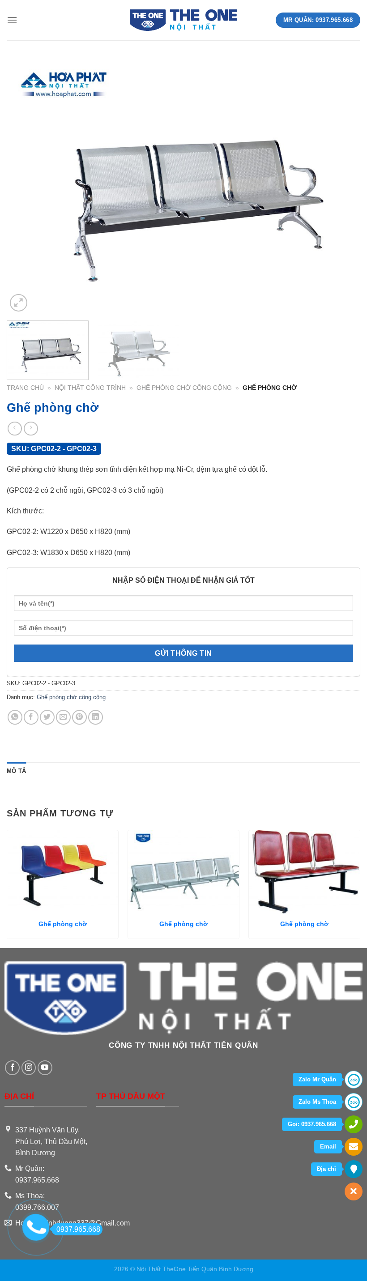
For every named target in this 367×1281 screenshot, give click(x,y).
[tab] (16, 771)
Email (328, 1146)
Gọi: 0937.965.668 (312, 1124)
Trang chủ (25, 387)
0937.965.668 (78, 1229)
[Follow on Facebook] (12, 1067)
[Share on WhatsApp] (15, 717)
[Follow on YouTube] (45, 1067)
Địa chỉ (326, 1169)
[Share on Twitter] (47, 717)
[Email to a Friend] (63, 717)
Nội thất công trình (90, 387)
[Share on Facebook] (31, 717)
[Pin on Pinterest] (79, 717)
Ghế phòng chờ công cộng (184, 387)
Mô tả (16, 771)
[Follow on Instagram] (28, 1067)
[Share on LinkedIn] (95, 717)
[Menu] (12, 20)
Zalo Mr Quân (317, 1079)
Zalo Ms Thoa (317, 1101)
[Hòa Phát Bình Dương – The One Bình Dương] (184, 20)
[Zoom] (18, 303)
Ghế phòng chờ (62, 923)
